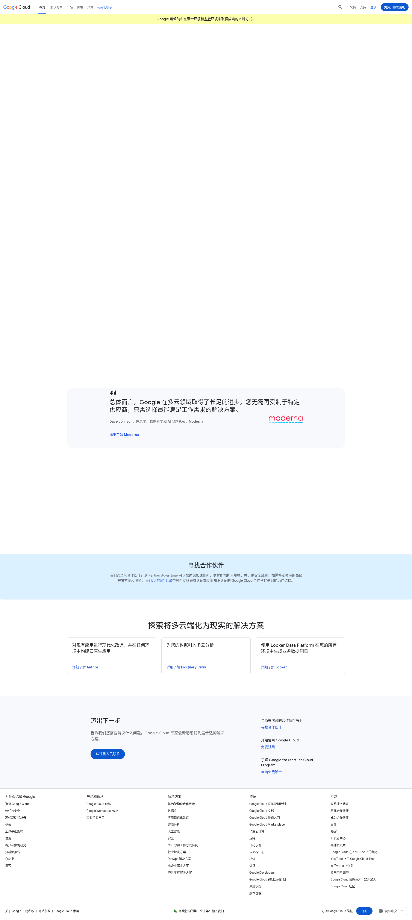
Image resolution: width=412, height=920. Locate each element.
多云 (207, 19)
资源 (90, 7)
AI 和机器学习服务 (287, 207)
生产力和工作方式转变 (183, 845)
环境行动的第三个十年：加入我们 (201, 911)
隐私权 (29, 911)
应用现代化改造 (178, 817)
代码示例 (255, 845)
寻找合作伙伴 (271, 727)
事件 (334, 824)
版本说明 (255, 893)
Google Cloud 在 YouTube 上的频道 (354, 852)
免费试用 (268, 747)
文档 (353, 7)
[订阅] (364, 911)
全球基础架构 (14, 831)
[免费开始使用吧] (395, 7)
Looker (106, 229)
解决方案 (56, 7)
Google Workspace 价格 (102, 810)
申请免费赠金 (271, 772)
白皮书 (9, 859)
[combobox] (391, 911)
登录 (373, 7)
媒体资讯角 (338, 845)
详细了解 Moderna (124, 435)
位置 (8, 838)
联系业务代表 (340, 804)
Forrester (226, 163)
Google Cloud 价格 (98, 804)
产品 (70, 7)
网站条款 (44, 911)
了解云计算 (256, 831)
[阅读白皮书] (99, 529)
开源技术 (243, 352)
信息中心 (273, 201)
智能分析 (174, 824)
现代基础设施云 (15, 817)
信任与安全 (12, 810)
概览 (42, 7)
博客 (8, 865)
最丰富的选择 (266, 358)
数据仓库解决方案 (301, 195)
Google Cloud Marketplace (267, 824)
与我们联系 (104, 7)
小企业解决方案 (178, 865)
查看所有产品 (95, 817)
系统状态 (255, 886)
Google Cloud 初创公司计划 (267, 879)
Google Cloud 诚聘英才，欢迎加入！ (355, 879)
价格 (80, 7)
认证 (252, 865)
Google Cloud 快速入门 (264, 817)
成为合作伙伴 (340, 817)
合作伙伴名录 (162, 580)
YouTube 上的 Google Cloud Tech (353, 859)
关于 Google (13, 911)
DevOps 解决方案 (179, 859)
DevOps (102, 280)
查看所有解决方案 (180, 872)
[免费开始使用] (106, 81)
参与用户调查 (340, 872)
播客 (334, 831)
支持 (363, 7)
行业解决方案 (177, 852)
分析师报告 (12, 852)
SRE (118, 280)
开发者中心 (338, 838)
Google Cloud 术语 (67, 911)
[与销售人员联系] (142, 81)
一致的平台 (138, 141)
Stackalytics (117, 376)
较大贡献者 (263, 346)
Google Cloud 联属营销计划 (267, 804)
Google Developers (262, 872)
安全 (171, 838)
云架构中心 (256, 852)
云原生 (154, 274)
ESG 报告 (122, 229)
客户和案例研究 (15, 845)
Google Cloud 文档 (261, 810)
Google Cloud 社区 (343, 886)
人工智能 (174, 831)
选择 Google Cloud (17, 804)
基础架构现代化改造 (181, 804)
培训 (252, 859)
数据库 (172, 810)
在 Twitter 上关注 (342, 865)
